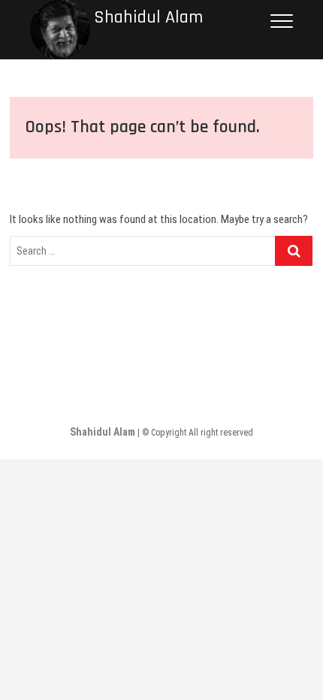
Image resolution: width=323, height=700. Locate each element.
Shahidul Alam (148, 18)
